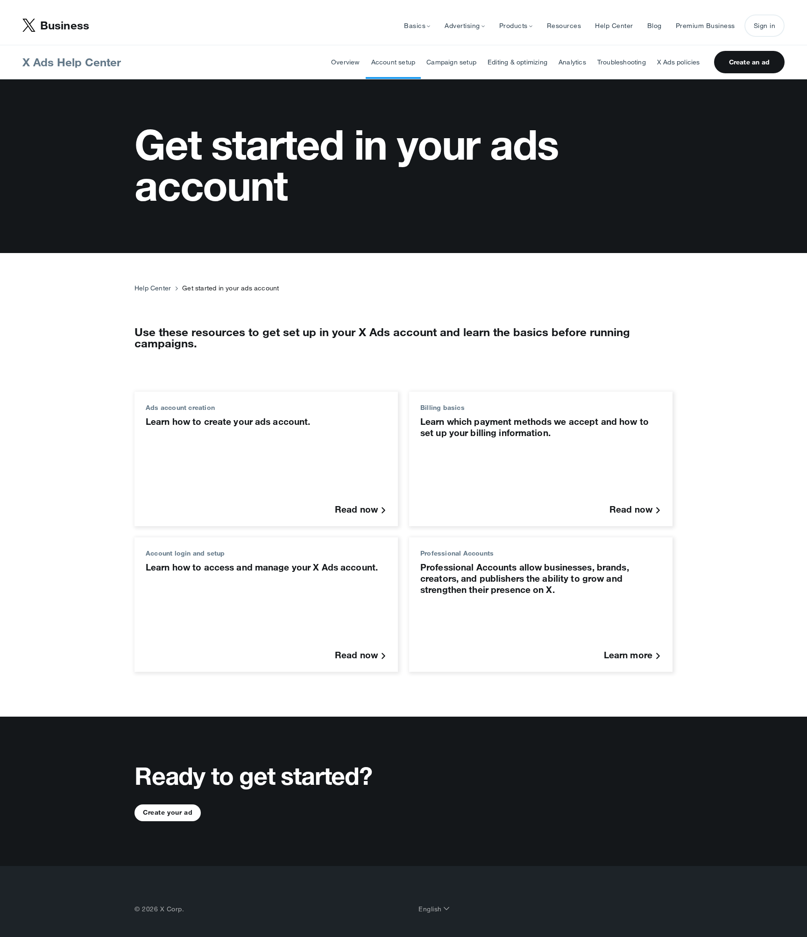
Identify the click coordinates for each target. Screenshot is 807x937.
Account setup (393, 62)
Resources (564, 25)
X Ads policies (678, 62)
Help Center (614, 25)
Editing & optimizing (517, 62)
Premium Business (705, 25)
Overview (345, 62)
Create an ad (749, 62)
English (431, 909)
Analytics (572, 62)
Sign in (765, 25)
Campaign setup (451, 62)
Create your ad (167, 812)
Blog (654, 25)
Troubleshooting (621, 62)
